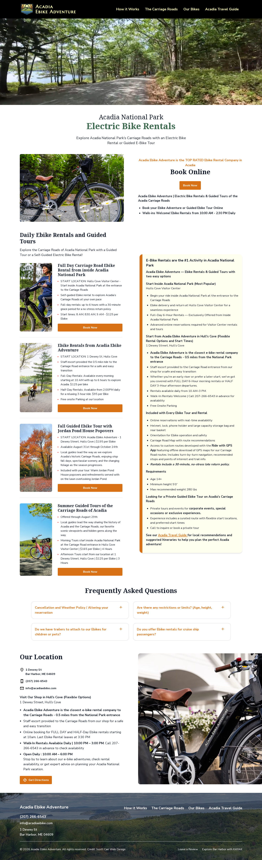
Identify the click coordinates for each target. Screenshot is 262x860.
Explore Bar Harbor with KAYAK (222, 849)
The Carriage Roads (161, 9)
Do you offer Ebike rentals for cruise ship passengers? (168, 631)
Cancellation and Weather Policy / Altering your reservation (71, 610)
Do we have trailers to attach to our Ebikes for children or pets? (70, 631)
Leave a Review (188, 849)
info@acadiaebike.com (40, 688)
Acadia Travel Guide (222, 9)
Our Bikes (191, 9)
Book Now (190, 185)
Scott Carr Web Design (110, 849)
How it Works (127, 9)
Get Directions (39, 780)
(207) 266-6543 (36, 681)
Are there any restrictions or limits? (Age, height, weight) (174, 610)
